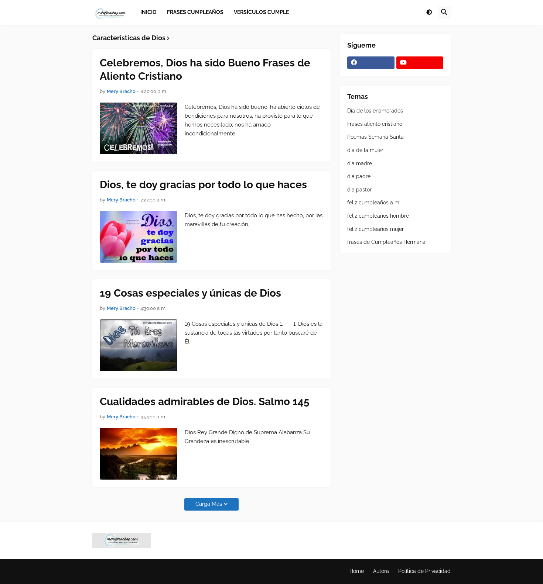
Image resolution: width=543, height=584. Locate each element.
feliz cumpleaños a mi (373, 202)
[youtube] (420, 62)
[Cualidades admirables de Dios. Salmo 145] (138, 454)
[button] (429, 12)
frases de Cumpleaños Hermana (386, 242)
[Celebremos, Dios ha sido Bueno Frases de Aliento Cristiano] (138, 128)
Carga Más (208, 504)
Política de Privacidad (424, 571)
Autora (381, 571)
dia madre (359, 163)
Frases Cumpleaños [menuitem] (195, 12)
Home (356, 571)
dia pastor (359, 190)
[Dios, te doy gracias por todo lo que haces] (138, 237)
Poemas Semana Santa (375, 137)
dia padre (358, 176)
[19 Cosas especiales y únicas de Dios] (138, 345)
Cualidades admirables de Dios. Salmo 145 (205, 401)
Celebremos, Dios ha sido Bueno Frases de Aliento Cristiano (205, 69)
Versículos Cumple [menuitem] (261, 12)
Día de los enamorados (375, 111)
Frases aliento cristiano (374, 124)
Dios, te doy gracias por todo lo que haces (203, 185)
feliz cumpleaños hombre (378, 216)
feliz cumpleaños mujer (375, 229)
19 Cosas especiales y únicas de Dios (190, 293)
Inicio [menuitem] (148, 12)
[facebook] (371, 62)
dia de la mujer (365, 150)
